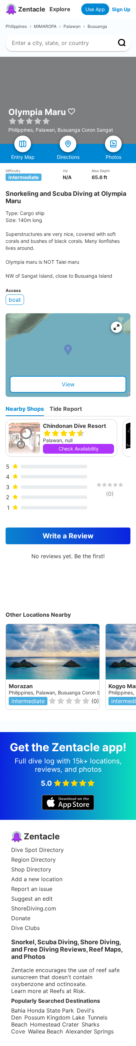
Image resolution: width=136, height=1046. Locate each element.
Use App (95, 9)
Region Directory (33, 859)
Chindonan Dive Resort (74, 425)
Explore (60, 9)
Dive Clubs (25, 927)
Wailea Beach (45, 1031)
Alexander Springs (90, 1031)
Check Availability (79, 449)
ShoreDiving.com (33, 908)
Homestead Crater (54, 1024)
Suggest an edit (32, 898)
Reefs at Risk (67, 990)
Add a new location (36, 879)
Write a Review (68, 536)
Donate (20, 918)
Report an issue (31, 888)
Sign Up (121, 9)
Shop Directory (31, 869)
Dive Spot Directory (37, 849)
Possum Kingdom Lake (54, 1017)
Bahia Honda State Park (42, 1010)
